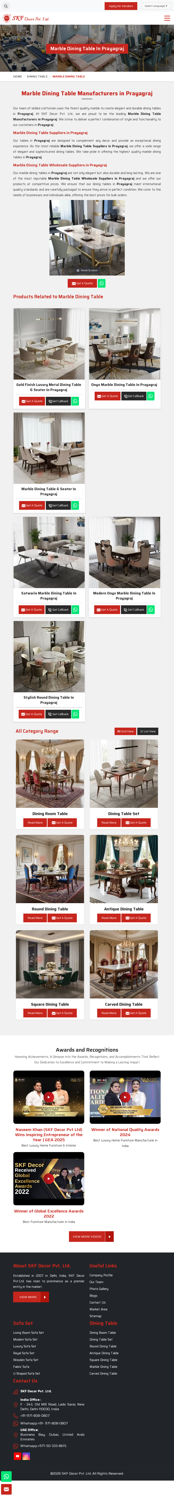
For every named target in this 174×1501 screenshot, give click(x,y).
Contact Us (98, 1302)
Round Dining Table (50, 909)
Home (17, 76)
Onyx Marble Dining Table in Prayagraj (124, 384)
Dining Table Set (123, 813)
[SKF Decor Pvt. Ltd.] (22, 18)
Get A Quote (33, 401)
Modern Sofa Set (25, 1339)
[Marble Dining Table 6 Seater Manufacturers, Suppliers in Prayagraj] (49, 448)
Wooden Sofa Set (25, 1360)
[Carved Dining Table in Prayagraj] (124, 964)
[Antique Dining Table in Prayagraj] (124, 869)
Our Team (96, 1282)
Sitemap (95, 1316)
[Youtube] (17, 1456)
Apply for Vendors (121, 6)
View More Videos (87, 1236)
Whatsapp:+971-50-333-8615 (43, 1445)
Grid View (127, 731)
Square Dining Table (50, 1004)
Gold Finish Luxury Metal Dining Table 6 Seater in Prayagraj (48, 387)
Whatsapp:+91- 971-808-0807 (44, 1423)
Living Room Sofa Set (28, 1333)
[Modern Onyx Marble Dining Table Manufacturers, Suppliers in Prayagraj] (124, 552)
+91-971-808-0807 (35, 1415)
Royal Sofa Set (24, 1353)
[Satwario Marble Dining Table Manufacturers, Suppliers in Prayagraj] (49, 552)
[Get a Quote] (6, 1489)
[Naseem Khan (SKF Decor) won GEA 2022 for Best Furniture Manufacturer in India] (49, 1178)
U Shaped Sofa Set (26, 1373)
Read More (35, 822)
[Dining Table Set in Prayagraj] (124, 774)
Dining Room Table (50, 813)
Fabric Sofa (21, 1367)
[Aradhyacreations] (6, 6)
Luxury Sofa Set (24, 1346)
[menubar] (167, 18)
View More (28, 1297)
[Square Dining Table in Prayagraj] (50, 964)
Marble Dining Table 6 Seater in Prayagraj (48, 491)
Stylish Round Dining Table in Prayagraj (49, 700)
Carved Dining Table (124, 1004)
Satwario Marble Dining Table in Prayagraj (48, 596)
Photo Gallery (99, 1289)
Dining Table (37, 76)
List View (149, 731)
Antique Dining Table (124, 909)
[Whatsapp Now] (101, 283)
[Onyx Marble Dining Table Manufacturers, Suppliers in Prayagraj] (124, 344)
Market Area (98, 1309)
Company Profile (101, 1275)
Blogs (93, 1295)
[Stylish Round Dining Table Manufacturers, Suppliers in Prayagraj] (49, 657)
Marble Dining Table (103, 1367)
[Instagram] (26, 1456)
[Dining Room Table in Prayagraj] (50, 774)
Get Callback (60, 401)
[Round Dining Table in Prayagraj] (50, 869)
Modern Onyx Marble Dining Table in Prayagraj (124, 596)
